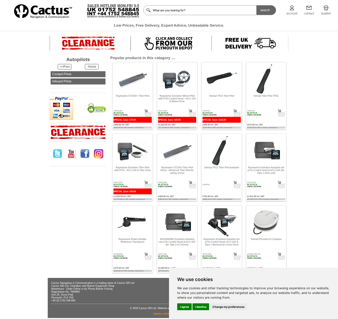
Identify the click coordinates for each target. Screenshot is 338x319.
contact (309, 13)
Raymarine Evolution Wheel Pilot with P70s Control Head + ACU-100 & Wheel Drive (177, 99)
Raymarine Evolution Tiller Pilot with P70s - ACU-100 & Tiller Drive (132, 169)
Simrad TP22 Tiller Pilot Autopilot (221, 167)
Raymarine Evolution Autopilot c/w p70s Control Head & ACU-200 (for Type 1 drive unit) (266, 170)
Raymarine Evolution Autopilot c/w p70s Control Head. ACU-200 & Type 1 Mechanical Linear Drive (221, 242)
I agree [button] (184, 306)
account (291, 13)
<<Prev (65, 66)
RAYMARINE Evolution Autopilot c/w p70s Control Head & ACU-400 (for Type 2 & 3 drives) (177, 242)
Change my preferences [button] (228, 306)
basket (326, 13)
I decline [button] (200, 306)
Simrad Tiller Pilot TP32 (266, 96)
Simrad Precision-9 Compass (266, 239)
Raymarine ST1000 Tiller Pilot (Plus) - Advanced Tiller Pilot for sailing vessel (177, 170)
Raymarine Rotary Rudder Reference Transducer (133, 240)
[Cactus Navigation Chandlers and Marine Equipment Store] (43, 17)
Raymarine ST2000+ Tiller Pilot (132, 96)
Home (92, 66)
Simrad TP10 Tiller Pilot (221, 96)
